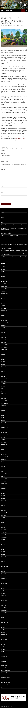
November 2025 (4, 288)
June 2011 (3, 617)
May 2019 (3, 466)
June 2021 (3, 415)
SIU (21, 15)
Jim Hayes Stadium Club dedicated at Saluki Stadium (12, 235)
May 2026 (3, 274)
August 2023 (3, 354)
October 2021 (4, 405)
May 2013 (3, 593)
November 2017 (4, 510)
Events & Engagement (5, 670)
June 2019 (3, 464)
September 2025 (4, 293)
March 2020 (3, 442)
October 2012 (4, 600)
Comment (3, 169)
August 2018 (3, 488)
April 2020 (3, 439)
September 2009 (4, 641)
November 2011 (4, 612)
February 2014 (4, 576)
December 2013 (4, 578)
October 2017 (4, 512)
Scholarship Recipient (5, 684)
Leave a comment (21, 25)
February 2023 (4, 369)
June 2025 (3, 300)
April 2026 (3, 276)
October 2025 (4, 291)
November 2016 (4, 539)
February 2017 (4, 532)
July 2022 (3, 386)
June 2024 (3, 330)
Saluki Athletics (4, 680)
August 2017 (3, 517)
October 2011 (4, 615)
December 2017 (4, 507)
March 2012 (3, 605)
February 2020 (4, 444)
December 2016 (4, 537)
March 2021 (3, 422)
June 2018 (3, 493)
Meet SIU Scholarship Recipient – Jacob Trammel (16, 250)
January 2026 (3, 283)
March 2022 (3, 393)
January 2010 (3, 637)
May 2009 (3, 649)
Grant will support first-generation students (18, 244)
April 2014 (3, 571)
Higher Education (5, 15)
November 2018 (4, 481)
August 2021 (3, 410)
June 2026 (3, 271)
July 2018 (3, 490)
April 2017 (3, 527)
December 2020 (4, 427)
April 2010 (3, 632)
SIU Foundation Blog (6, 10)
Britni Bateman (12, 25)
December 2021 (4, 400)
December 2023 (4, 344)
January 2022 (3, 398)
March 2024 (3, 337)
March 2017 (3, 529)
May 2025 (3, 303)
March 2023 (3, 366)
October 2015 (4, 546)
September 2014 (4, 566)
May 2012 (3, 602)
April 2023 (3, 364)
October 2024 (4, 320)
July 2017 (3, 520)
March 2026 (3, 279)
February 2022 (4, 395)
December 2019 (4, 449)
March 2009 (3, 654)
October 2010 (4, 624)
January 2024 (3, 342)
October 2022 (4, 378)
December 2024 (4, 315)
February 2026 (4, 281)
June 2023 (3, 359)
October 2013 (4, 583)
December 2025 (4, 286)
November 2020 (4, 430)
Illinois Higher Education (15, 15)
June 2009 (3, 646)
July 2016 (3, 544)
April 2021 (3, 420)
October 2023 (4, 349)
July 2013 (3, 588)
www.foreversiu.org (20, 138)
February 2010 (4, 634)
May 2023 (3, 361)
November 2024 (4, 317)
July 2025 (3, 298)
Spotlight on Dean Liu (5, 154)
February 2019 (4, 473)
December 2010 (4, 620)
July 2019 (3, 461)
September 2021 (4, 408)
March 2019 (3, 471)
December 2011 (4, 610)
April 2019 (3, 468)
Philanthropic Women (5, 677)
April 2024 (3, 335)
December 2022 (4, 374)
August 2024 (3, 325)
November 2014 (4, 563)
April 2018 (3, 498)
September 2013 (4, 585)
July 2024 (3, 327)
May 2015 (3, 551)
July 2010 (3, 627)
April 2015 (3, 554)
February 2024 (4, 339)
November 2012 (4, 598)
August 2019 (3, 459)
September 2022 (4, 381)
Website (3, 198)
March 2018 (3, 500)
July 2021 (3, 412)
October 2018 (4, 483)
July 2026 (3, 269)
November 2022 (4, 376)
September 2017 (4, 515)
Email (2, 192)
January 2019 (3, 476)
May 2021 (3, 417)
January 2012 (3, 607)
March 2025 (3, 308)
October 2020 (4, 432)
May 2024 (3, 332)
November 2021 (4, 403)
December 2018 (4, 478)
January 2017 (3, 534)
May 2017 (3, 525)
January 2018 (3, 505)
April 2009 (3, 651)
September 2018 (4, 486)
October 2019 (4, 454)
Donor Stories (4, 667)
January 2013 (3, 595)
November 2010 (4, 622)
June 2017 (3, 522)
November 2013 (4, 581)
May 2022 (3, 388)
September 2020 (4, 434)
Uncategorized (4, 689)
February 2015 (4, 559)
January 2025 (3, 313)
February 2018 (4, 503)
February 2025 (4, 310)
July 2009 (3, 644)
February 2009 (4, 656)
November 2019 (4, 451)
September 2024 (4, 322)
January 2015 (3, 561)
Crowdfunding (4, 665)
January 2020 (3, 447)
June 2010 (3, 629)
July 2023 (3, 356)
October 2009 (4, 639)
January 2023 (3, 371)
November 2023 (4, 347)
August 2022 (3, 383)
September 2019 (4, 456)
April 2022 (3, 391)
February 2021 (4, 425)
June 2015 (3, 549)
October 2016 (4, 542)
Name (2, 186)
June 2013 (3, 590)
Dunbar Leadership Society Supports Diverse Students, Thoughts (12, 149)
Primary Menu (26, 10)
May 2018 (3, 495)
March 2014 (3, 573)
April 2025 (3, 305)
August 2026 (3, 266)
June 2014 (3, 568)
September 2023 (4, 352)
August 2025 (3, 296)
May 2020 (3, 437)
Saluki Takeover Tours (5, 682)
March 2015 (3, 556)
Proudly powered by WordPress (6, 706)
